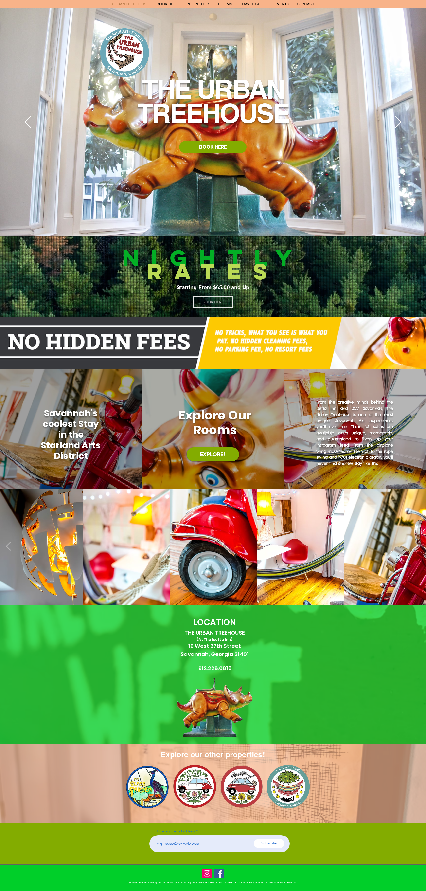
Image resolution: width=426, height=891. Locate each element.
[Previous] (28, 122)
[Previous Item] (8, 546)
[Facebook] (219, 873)
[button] (198, 4)
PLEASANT (291, 882)
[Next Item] (417, 546)
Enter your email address (176, 831)
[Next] (398, 122)
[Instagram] (207, 873)
